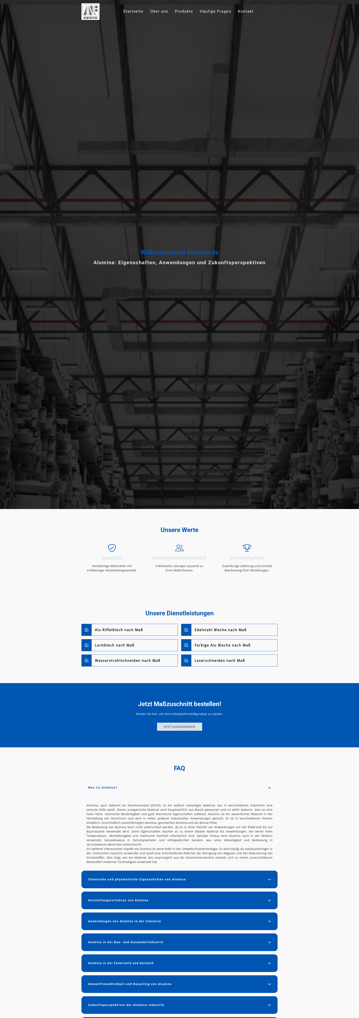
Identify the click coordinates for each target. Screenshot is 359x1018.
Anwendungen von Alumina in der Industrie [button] (124, 921)
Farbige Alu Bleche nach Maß (223, 645)
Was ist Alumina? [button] (102, 787)
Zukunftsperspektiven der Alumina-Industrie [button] (126, 1005)
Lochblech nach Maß (115, 645)
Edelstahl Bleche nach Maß (221, 630)
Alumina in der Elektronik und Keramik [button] (121, 963)
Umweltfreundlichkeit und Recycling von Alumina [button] (130, 984)
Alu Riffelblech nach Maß (119, 630)
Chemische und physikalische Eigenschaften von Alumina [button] (137, 879)
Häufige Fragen (215, 11)
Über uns (159, 11)
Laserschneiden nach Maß (220, 660)
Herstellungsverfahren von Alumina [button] (118, 900)
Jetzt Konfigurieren (179, 727)
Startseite (133, 11)
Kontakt (246, 11)
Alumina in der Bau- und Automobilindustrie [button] (126, 942)
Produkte (184, 11)
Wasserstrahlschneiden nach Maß (128, 660)
